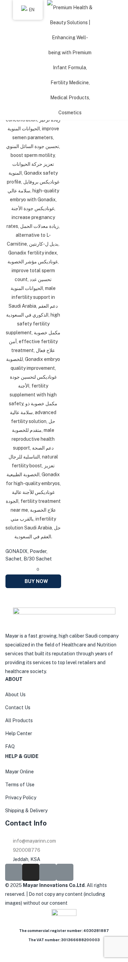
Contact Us (17, 707)
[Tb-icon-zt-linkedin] (64, 872)
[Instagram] (30, 872)
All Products (19, 720)
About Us (15, 694)
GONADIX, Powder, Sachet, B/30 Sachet (28, 555)
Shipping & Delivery (26, 810)
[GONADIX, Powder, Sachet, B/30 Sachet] (33, 305)
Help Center (18, 733)
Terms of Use (19, 784)
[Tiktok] (47, 872)
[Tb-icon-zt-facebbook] (13, 872)
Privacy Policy (20, 797)
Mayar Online (19, 771)
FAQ (10, 746)
